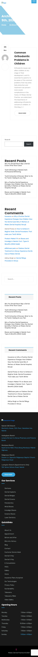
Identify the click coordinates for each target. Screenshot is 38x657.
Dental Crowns (10, 499)
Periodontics (9, 503)
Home (4, 25)
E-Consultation (10, 563)
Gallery (7, 570)
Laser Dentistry (10, 517)
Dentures (8, 488)
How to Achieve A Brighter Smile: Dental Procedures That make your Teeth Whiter (18, 231)
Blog (6, 545)
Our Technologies (11, 581)
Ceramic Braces (10, 514)
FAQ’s (6, 567)
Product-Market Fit (11, 238)
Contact (7, 548)
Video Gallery (9, 600)
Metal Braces (9, 506)
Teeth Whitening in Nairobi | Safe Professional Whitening (16, 171)
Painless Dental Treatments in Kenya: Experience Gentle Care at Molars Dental (19, 251)
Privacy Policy (9, 585)
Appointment (9, 534)
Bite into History (10, 541)
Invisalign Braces (10, 510)
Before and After (11, 537)
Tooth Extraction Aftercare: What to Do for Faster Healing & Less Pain (19, 177)
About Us (8, 530)
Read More (22, 113)
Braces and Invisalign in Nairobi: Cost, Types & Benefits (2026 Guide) (18, 193)
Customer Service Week (13, 552)
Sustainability (9, 589)
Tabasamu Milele (10, 596)
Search (7, 140)
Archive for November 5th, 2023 (22, 25)
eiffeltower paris (10, 248)
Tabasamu (8, 592)
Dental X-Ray (9, 556)
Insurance (8, 216)
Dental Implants (10, 492)
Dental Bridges (10, 495)
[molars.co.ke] (4, 3)
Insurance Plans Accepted (14, 578)
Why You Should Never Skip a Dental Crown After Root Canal (17, 164)
